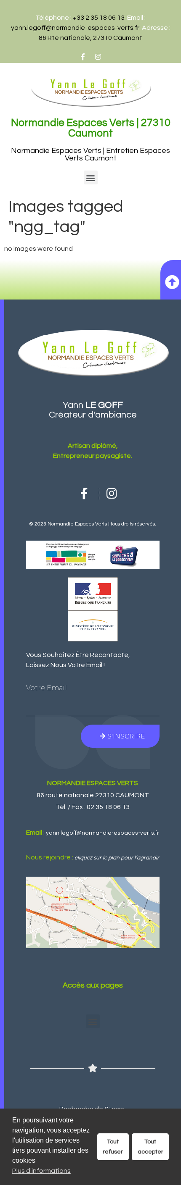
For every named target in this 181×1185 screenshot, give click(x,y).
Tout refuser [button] (113, 1146)
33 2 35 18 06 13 (101, 17)
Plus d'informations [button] (41, 1170)
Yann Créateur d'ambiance (93, 410)
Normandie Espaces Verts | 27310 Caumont (90, 128)
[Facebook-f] (83, 56)
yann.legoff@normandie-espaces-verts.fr (75, 27)
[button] (91, 177)
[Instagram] (98, 56)
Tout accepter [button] (150, 1146)
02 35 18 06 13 (108, 807)
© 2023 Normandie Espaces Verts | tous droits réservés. (92, 524)
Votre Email (46, 688)
